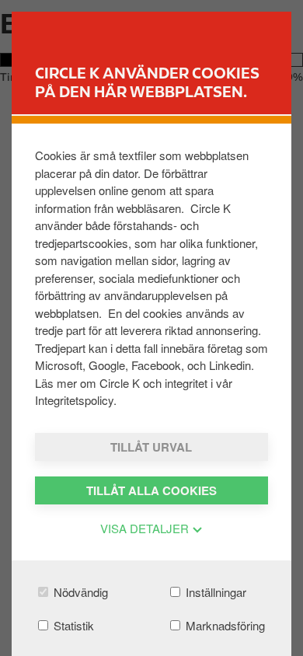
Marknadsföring (224, 625)
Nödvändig (79, 592)
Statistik (72, 625)
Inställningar (214, 592)
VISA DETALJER (146, 528)
